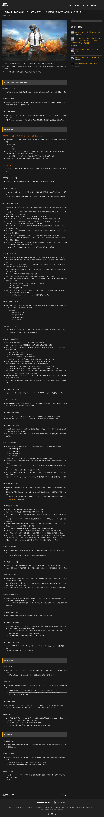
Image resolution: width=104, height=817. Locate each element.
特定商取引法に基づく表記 (57, 807)
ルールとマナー (13, 807)
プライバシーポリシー (31, 807)
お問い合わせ (21, 807)
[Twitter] (65, 794)
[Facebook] (62, 794)
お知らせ (9, 16)
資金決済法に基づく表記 (44, 807)
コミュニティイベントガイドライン (85, 807)
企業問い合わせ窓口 (70, 807)
